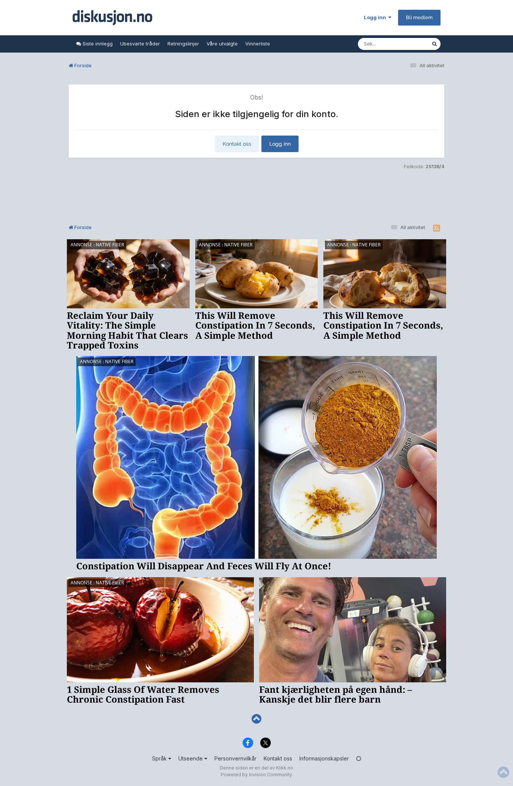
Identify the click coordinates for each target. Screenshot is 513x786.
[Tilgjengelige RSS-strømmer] (436, 228)
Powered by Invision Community (256, 774)
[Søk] (435, 44)
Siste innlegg (97, 44)
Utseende (191, 758)
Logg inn (376, 17)
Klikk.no (284, 768)
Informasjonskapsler (324, 758)
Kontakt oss (237, 144)
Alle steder (409, 44)
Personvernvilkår (235, 758)
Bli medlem (419, 17)
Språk (160, 758)
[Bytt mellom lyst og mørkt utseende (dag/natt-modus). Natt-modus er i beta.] (358, 758)
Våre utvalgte (222, 44)
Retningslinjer (183, 44)
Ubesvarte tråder (140, 44)
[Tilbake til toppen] (256, 719)
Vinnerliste (257, 44)
